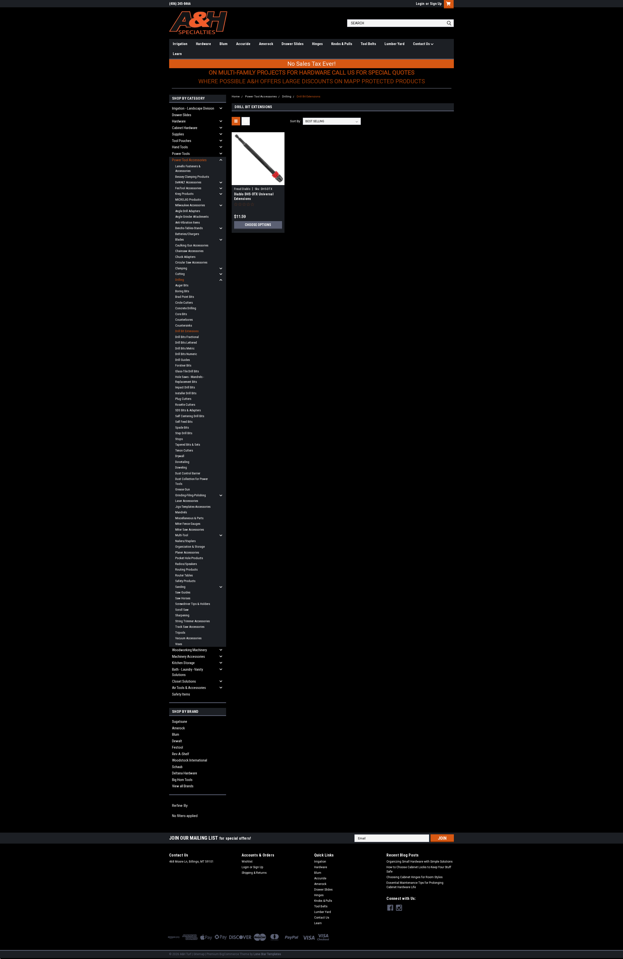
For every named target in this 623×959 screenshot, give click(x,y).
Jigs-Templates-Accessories (193, 506)
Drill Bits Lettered (186, 342)
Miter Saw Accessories (189, 529)
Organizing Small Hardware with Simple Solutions (419, 861)
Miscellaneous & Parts (189, 518)
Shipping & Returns (254, 872)
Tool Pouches (181, 141)
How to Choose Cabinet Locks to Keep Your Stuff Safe (418, 869)
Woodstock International (189, 760)
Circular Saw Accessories (191, 262)
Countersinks (183, 325)
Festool (177, 747)
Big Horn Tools (182, 780)
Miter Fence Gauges (187, 524)
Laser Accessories (186, 501)
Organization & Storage (190, 546)
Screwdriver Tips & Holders (192, 604)
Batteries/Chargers (187, 234)
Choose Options (258, 225)
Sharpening (182, 615)
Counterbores (184, 319)
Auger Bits (181, 285)
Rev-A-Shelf (180, 754)
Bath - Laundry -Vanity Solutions (187, 672)
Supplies (178, 134)
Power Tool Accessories (189, 160)
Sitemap (198, 954)
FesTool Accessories (188, 188)
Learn (177, 54)
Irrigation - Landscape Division (193, 108)
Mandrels (181, 512)
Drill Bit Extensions (187, 331)
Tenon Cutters (184, 450)
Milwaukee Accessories (190, 205)
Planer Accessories (187, 552)
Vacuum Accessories (188, 638)
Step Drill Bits (183, 433)
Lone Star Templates (267, 954)
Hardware (203, 44)
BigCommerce (229, 954)
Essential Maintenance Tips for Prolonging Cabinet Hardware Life (414, 885)
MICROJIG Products (188, 199)
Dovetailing (182, 462)
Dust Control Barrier (187, 473)
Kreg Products (184, 194)
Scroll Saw (182, 609)
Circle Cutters (184, 302)
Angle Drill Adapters (187, 211)
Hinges (317, 44)
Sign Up (435, 4)
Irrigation (180, 44)
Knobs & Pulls (341, 44)
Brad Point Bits (184, 297)
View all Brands (182, 786)
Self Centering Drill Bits (189, 416)
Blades (179, 239)
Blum (224, 44)
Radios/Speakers (186, 564)
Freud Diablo (242, 189)
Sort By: (295, 121)
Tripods (180, 632)
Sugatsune (179, 721)
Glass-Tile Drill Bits (187, 371)
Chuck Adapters (185, 257)
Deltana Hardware (184, 773)
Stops (179, 439)
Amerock (266, 44)
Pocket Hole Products (189, 558)
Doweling (181, 467)
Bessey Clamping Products (192, 177)
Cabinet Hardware (184, 128)
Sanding (180, 587)
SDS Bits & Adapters (188, 410)
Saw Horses (182, 598)
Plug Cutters (183, 399)
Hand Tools (180, 147)
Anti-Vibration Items (187, 222)
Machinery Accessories (188, 656)
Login (420, 4)
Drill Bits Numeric (186, 354)
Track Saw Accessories (189, 627)
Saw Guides (182, 592)
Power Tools (181, 153)
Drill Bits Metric (184, 348)
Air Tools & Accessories (189, 688)
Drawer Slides (292, 44)
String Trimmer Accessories (192, 621)
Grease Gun (182, 489)
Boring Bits (182, 291)
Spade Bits (182, 427)
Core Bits (181, 314)
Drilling (179, 280)
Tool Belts (368, 44)
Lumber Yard (394, 44)
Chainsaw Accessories (189, 251)
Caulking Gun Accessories (191, 245)
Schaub (177, 767)
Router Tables (184, 575)
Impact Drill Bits (185, 387)
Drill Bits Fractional (187, 337)
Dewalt (177, 741)
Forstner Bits (183, 365)
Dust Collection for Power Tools (191, 481)
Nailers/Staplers (185, 541)
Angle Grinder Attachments (192, 216)
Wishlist (247, 861)
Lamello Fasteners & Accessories (188, 168)
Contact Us (422, 44)
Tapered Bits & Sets (187, 444)
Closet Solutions (184, 681)
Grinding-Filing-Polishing (190, 495)
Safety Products (185, 581)
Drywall (179, 456)
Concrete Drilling (185, 308)
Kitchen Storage (183, 663)
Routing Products (186, 569)
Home (236, 96)
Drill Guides (182, 360)
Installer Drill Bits (185, 393)
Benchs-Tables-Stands (189, 228)
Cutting (180, 274)
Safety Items (181, 694)
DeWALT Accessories (188, 182)
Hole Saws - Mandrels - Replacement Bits (189, 379)
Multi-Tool (181, 535)
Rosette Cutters (185, 404)
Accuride (243, 44)
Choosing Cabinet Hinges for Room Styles (414, 877)
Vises (178, 644)
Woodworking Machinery (189, 650)
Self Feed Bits (183, 421)
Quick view (258, 181)
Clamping (181, 268)
